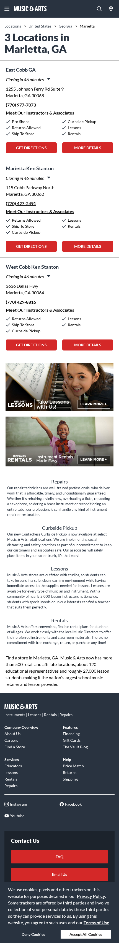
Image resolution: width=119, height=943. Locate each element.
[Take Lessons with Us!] (59, 390)
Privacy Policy (91, 896)
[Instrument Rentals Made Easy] (59, 444)
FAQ (59, 856)
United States (40, 26)
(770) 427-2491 (21, 203)
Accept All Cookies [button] (85, 934)
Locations (13, 26)
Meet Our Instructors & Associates (40, 112)
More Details (87, 147)
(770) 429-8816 (21, 302)
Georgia (66, 26)
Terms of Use (96, 922)
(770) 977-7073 (21, 104)
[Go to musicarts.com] (30, 9)
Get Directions (31, 147)
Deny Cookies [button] (33, 934)
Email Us (59, 874)
